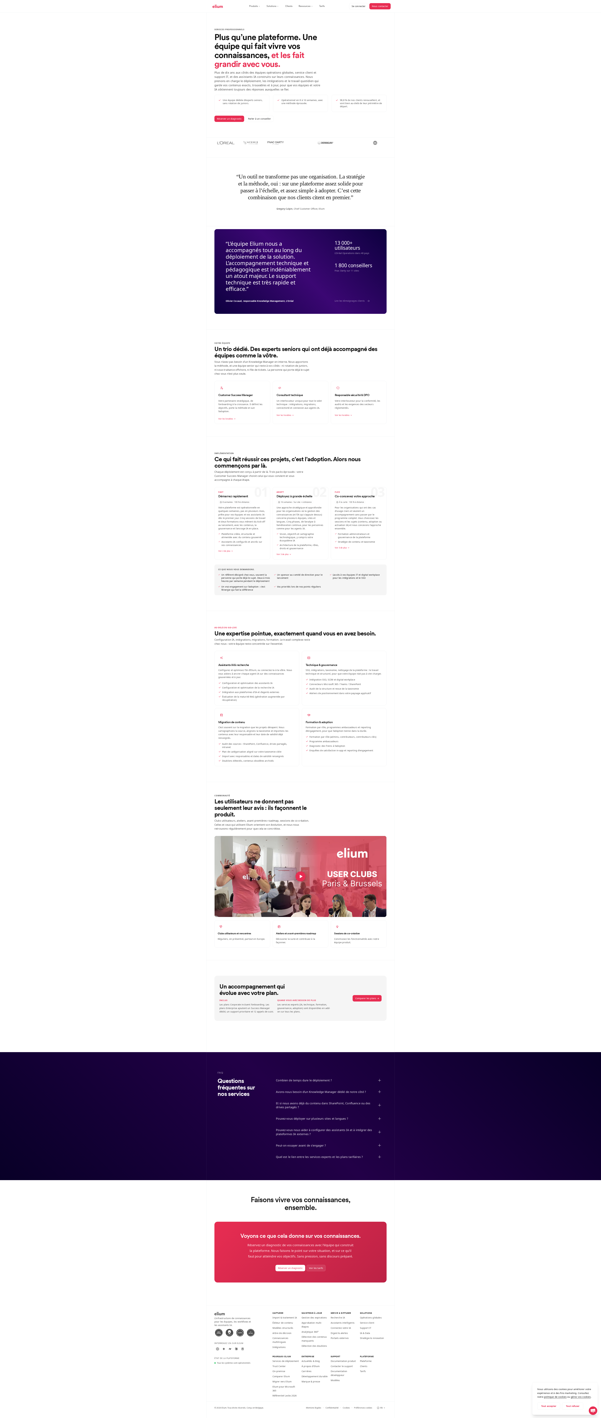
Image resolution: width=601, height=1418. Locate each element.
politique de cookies (555, 1396)
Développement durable (315, 1376)
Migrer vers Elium (282, 1381)
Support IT (365, 1327)
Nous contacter (380, 6)
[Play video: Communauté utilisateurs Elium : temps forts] (300, 876)
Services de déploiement (285, 1361)
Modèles (335, 1380)
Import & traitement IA (284, 1317)
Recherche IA (338, 1317)
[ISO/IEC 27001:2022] (218, 1332)
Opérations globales (371, 1317)
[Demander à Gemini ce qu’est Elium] (224, 1349)
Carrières (306, 1371)
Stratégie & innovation (372, 1338)
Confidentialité (332, 1408)
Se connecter (359, 6)
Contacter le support (342, 1366)
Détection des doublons (314, 1345)
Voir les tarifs (316, 1268)
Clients (289, 6)
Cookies (346, 1408)
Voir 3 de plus (283, 554)
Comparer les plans (367, 998)
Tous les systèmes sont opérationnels (233, 1363)
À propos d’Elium (311, 1366)
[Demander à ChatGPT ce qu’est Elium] (217, 1349)
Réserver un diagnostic (229, 118)
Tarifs (322, 6)
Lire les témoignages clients (352, 301)
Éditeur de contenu (282, 1322)
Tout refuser (572, 1406)
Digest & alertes (339, 1333)
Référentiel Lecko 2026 (284, 1395)
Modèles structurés (282, 1327)
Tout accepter (548, 1406)
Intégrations (279, 1347)
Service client (367, 1322)
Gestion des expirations (314, 1317)
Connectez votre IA (341, 1327)
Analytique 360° (310, 1331)
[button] (593, 1410)
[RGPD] (240, 1332)
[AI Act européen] (250, 1332)
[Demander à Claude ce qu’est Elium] (236, 1349)
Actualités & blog (311, 1361)
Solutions (271, 6)
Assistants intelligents (342, 1322)
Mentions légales (313, 1408)
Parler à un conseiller (259, 118)
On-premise (278, 1371)
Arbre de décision (282, 1333)
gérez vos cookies (581, 1396)
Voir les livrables (225, 419)
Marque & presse (311, 1381)
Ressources (305, 6)
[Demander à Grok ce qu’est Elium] (230, 1349)
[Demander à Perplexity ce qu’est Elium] (242, 1349)
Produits (253, 6)
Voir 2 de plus (224, 551)
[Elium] (217, 6)
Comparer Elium (281, 1376)
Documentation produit (343, 1361)
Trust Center (279, 1366)
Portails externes (340, 1338)
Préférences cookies (363, 1408)
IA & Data (365, 1333)
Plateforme (366, 1361)
